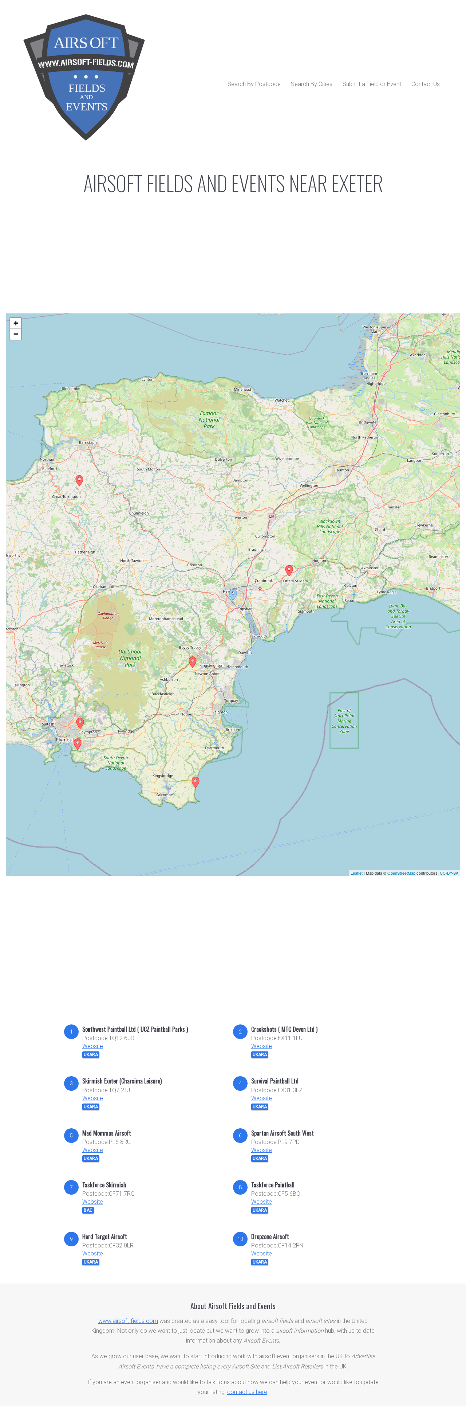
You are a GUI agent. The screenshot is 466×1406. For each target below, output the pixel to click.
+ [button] (15, 323)
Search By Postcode (254, 84)
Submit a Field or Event (372, 84)
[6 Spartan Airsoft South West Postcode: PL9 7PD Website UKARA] (77, 744)
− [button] (15, 334)
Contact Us (425, 84)
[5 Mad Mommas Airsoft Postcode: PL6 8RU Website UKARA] (80, 723)
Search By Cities (311, 84)
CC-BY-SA (449, 873)
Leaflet (357, 873)
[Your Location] (233, 595)
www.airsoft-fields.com (128, 1320)
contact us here (247, 1392)
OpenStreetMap (401, 873)
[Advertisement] (233, 956)
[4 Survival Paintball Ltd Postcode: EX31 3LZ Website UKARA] (79, 481)
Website (92, 1046)
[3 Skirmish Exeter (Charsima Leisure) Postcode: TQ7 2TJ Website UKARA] (195, 782)
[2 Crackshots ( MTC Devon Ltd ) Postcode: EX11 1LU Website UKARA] (289, 571)
